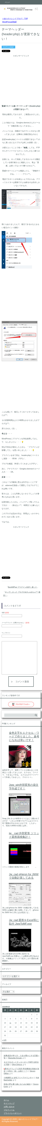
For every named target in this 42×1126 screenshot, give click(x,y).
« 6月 (4, 1040)
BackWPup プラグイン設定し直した (22, 587)
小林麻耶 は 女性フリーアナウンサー (18, 1078)
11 (10, 1023)
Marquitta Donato (15, 1058)
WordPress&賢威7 (8, 47)
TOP (16, 19)
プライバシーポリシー (13, 1113)
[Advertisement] (21, 79)
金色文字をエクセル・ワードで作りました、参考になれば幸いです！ (24, 736)
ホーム (6, 1100)
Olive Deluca (17, 1065)
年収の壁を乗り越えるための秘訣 (17, 1084)
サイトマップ (9, 1103)
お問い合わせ (9, 1107)
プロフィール (9, 1110)
